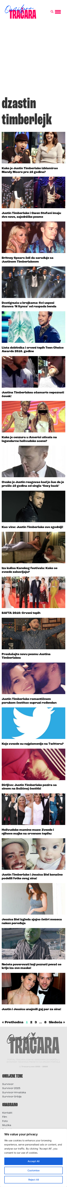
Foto (5, 1121)
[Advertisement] (33, 59)
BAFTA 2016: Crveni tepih (21, 613)
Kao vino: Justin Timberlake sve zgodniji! (32, 527)
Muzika (6, 1125)
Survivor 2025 (11, 1088)
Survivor (8, 1084)
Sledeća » (57, 1022)
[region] (33, 1158)
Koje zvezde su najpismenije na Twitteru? (33, 744)
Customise (33, 1170)
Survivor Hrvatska (14, 1092)
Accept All (33, 1161)
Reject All (33, 1179)
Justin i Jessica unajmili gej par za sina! (31, 1009)
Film (4, 1117)
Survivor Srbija (11, 1097)
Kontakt (7, 1113)
